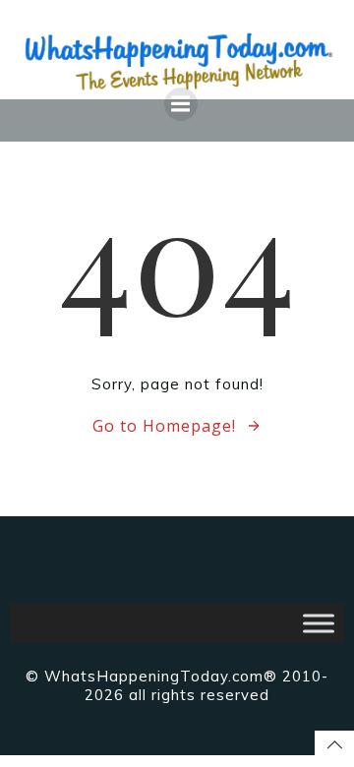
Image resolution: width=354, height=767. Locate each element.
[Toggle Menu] (318, 623)
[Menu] (181, 104)
